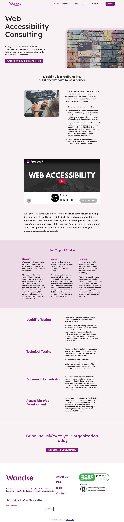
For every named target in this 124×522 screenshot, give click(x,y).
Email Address (11, 505)
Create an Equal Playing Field (24, 60)
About (85, 4)
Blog (59, 487)
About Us (62, 476)
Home (56, 4)
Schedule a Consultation (62, 449)
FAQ (58, 482)
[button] (66, 4)
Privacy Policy (70, 520)
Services (65, 4)
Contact (110, 4)
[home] (15, 4)
